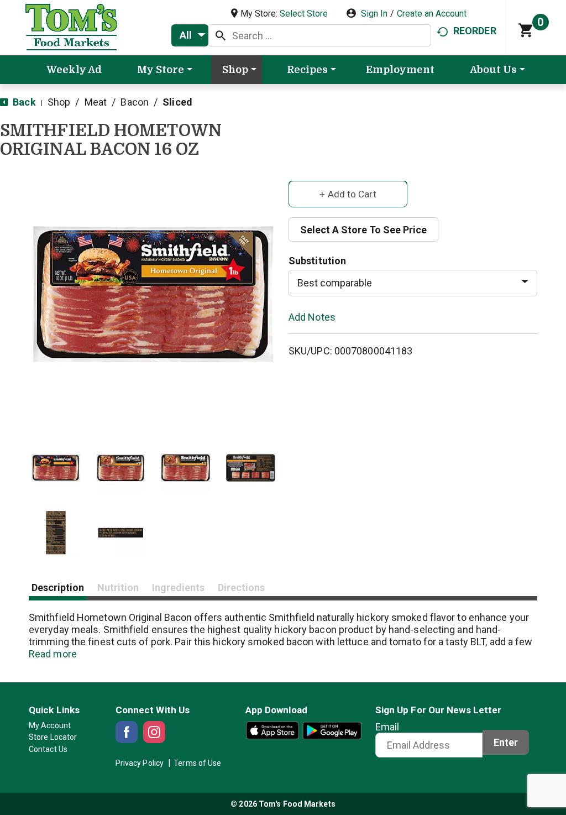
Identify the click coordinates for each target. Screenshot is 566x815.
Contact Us (48, 749)
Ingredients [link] (178, 587)
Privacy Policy (140, 763)
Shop (59, 102)
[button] (56, 468)
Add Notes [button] (312, 316)
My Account (50, 725)
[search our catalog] (220, 35)
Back (23, 102)
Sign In (374, 13)
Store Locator (53, 737)
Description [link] (58, 587)
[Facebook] (127, 732)
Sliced (177, 102)
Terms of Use (197, 763)
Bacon (134, 102)
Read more (53, 654)
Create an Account (432, 13)
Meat (96, 102)
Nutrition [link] (118, 587)
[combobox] (189, 35)
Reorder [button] (474, 30)
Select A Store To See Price (363, 230)
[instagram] (154, 732)
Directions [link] (241, 587)
